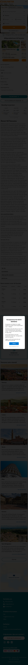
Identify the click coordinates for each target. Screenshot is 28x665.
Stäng (14, 343)
